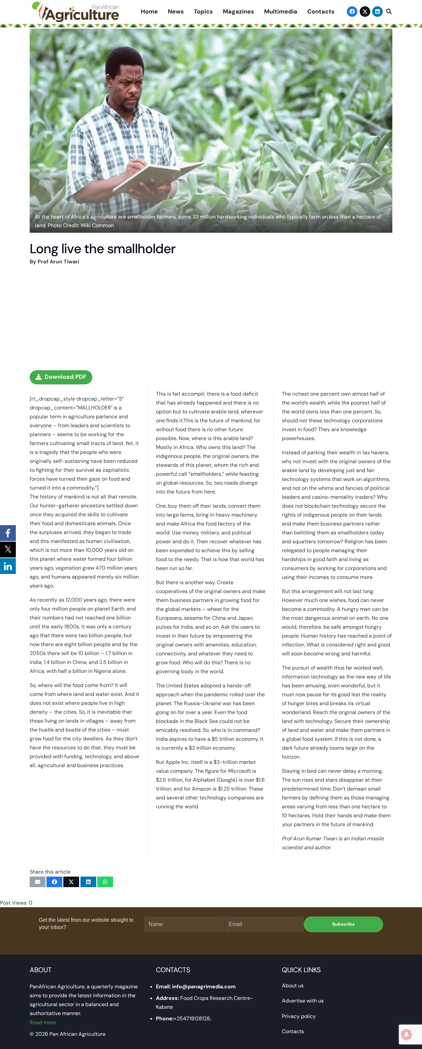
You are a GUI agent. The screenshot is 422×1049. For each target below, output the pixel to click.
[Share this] (54, 882)
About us (293, 985)
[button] (389, 11)
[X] (365, 11)
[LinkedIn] (377, 11)
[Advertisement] (211, 317)
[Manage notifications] (406, 1034)
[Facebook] (352, 11)
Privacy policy (299, 1016)
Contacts (293, 1031)
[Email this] (37, 882)
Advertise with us (303, 1000)
